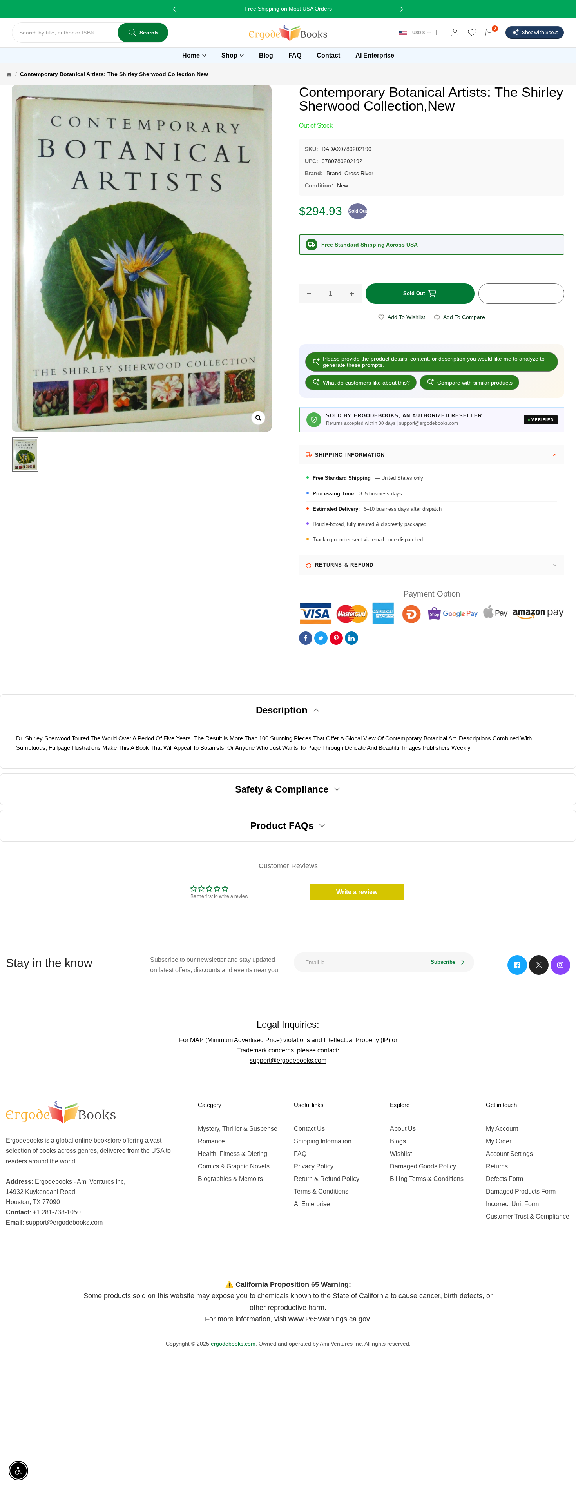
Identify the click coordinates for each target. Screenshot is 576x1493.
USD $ (418, 32)
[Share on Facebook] (305, 638)
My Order (498, 1141)
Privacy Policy (313, 1166)
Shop (229, 55)
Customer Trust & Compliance (527, 1216)
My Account (502, 1128)
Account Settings (509, 1153)
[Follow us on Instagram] (560, 965)
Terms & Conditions (321, 1191)
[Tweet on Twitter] (321, 638)
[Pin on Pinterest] (336, 638)
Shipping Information (322, 1141)
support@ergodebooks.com (288, 1060)
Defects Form (504, 1179)
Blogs (398, 1141)
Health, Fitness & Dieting (232, 1153)
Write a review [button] (356, 892)
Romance (211, 1141)
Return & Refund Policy (326, 1179)
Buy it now (521, 293)
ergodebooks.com (233, 1344)
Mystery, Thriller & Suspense (237, 1128)
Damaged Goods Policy (423, 1166)
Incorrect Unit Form (512, 1204)
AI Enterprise (312, 1204)
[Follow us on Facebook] (517, 965)
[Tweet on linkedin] (351, 638)
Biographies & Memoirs (230, 1179)
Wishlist (401, 1153)
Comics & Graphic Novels (234, 1166)
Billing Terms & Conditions (427, 1179)
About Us (403, 1128)
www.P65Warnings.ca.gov (329, 1319)
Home (191, 55)
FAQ (300, 1153)
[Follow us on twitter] (539, 965)
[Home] (9, 74)
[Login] (455, 32)
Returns (497, 1166)
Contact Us (309, 1128)
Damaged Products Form (521, 1191)
